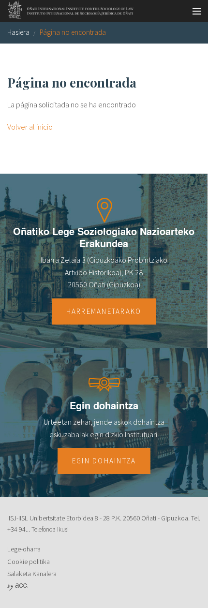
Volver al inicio (30, 127)
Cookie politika (28, 561)
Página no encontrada (73, 32)
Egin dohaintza (104, 460)
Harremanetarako (104, 311)
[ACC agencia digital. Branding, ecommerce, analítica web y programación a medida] (17, 586)
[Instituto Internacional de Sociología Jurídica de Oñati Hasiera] (67, 8)
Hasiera (18, 32)
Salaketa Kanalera (32, 573)
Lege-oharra (24, 549)
